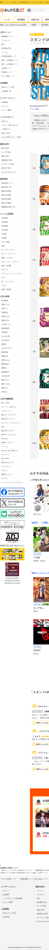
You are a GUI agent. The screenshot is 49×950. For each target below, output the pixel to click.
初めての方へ (6, 133)
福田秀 (35, 522)
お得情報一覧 (6, 91)
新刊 (3, 44)
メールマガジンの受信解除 (12, 898)
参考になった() (42, 723)
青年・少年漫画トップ (9, 64)
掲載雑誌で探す (7, 160)
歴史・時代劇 (6, 266)
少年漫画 (4, 230)
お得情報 (6, 917)
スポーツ (4, 270)
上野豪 (45, 522)
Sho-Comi (5, 458)
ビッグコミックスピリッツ (11, 423)
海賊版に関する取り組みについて (12, 545)
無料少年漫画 (6, 203)
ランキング (5, 40)
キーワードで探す (7, 164)
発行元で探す (6, 168)
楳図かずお (5, 320)
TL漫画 (4, 234)
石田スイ (4, 308)
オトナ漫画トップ (7, 76)
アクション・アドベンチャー (12, 274)
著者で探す (5, 156)
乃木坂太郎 (5, 376)
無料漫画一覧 (6, 187)
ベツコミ (4, 447)
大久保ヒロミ (6, 324)
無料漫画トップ (7, 36)
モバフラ (4, 478)
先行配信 (21, 19)
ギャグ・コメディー (8, 254)
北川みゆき (5, 340)
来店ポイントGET (7, 87)
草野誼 (3, 344)
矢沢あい (4, 392)
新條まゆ (4, 356)
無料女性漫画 (6, 191)
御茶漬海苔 (5, 328)
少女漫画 (4, 222)
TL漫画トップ (6, 68)
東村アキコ (5, 380)
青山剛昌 (4, 301)
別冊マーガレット (7, 443)
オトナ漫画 (5, 242)
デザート (4, 470)
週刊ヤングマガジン (8, 415)
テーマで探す (6, 152)
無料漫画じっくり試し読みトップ (34, 879)
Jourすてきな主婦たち (9, 451)
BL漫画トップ (6, 72)
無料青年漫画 (6, 199)
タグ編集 (35, 109)
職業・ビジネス (7, 258)
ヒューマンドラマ (7, 250)
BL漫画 (4, 238)
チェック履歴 (6, 110)
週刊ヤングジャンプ (8, 435)
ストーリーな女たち (8, 407)
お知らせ (4, 121)
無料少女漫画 (6, 195)
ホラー (3, 278)
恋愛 (3, 246)
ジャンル (4, 52)
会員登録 (4, 102)
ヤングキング (6, 466)
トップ (7, 19)
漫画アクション (7, 474)
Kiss (2, 427)
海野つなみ (5, 316)
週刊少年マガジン (7, 431)
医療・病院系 (6, 289)
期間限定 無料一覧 (8, 207)
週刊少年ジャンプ (7, 419)
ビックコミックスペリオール (12, 482)
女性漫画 (4, 218)
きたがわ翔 (5, 336)
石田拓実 (4, 312)
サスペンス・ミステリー (10, 262)
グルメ (3, 285)
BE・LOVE (5, 403)
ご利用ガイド (6, 129)
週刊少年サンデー (7, 462)
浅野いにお (5, 304)
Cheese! (4, 439)
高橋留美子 (5, 372)
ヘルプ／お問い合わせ (9, 125)
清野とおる (5, 360)
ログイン (4, 106)
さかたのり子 (6, 348)
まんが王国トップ (9, 879)
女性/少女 (35, 19)
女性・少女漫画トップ (9, 60)
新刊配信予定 (6, 48)
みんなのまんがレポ (8, 172)
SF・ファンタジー (8, 281)
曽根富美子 (5, 364)
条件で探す (5, 148)
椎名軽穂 (4, 352)
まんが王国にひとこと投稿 (11, 137)
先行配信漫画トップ (8, 56)
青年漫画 (4, 226)
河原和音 (4, 332)
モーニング (5, 454)
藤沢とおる (5, 384)
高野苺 (3, 368)
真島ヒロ (4, 388)
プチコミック (6, 411)
